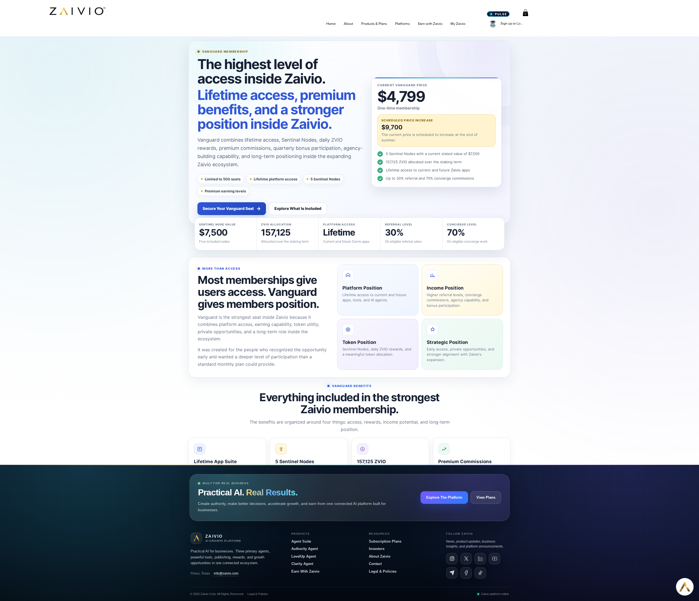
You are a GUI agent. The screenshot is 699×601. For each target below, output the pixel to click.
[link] (525, 12)
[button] (348, 24)
